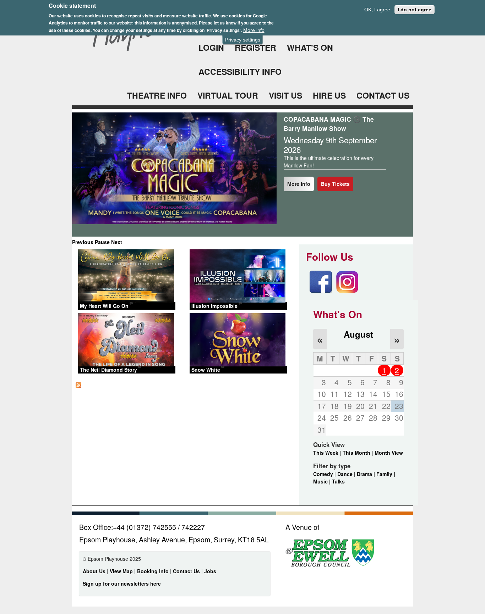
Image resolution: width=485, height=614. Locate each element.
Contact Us (187, 571)
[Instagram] (347, 291)
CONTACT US (382, 95)
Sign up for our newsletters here (122, 583)
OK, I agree (377, 9)
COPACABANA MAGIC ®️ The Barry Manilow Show (329, 124)
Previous (82, 241)
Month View (389, 452)
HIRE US (329, 95)
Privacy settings (242, 40)
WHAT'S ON (310, 47)
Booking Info (153, 571)
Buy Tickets (335, 183)
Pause (102, 241)
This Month (356, 452)
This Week (325, 452)
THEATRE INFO (157, 95)
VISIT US (285, 95)
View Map (122, 571)
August (358, 334)
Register (255, 47)
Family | (385, 473)
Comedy (323, 473)
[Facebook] (321, 291)
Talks (338, 481)
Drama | (366, 473)
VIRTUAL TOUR (227, 95)
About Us (94, 571)
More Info (298, 183)
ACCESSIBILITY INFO (240, 71)
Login (211, 47)
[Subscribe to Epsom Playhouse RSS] (78, 385)
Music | (322, 481)
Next (116, 241)
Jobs (210, 571)
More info (254, 30)
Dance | (347, 473)
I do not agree (414, 9)
